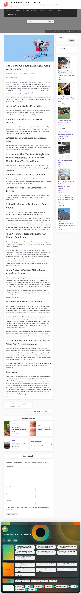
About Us (33, 10)
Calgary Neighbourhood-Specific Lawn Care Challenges (65, 123)
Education (49, 586)
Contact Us (26, 10)
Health (10, 77)
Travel (73, 586)
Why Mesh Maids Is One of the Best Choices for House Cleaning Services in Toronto (67, 553)
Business (41, 10)
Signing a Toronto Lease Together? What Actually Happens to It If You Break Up (24, 547)
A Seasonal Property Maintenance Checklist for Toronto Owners (66, 134)
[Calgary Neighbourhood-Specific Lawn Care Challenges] (64, 113)
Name (8, 487)
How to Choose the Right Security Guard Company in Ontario (66, 99)
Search (60, 37)
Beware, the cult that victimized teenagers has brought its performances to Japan (24, 558)
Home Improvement (36, 441)
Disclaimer (44, 580)
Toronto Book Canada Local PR (25, 2)
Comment (9, 466)
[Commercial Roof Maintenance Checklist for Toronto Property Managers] (64, 214)
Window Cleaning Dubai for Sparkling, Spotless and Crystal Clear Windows (67, 569)
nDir (21, 73)
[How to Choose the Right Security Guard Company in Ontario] (64, 89)
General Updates (20, 589)
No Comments (30, 74)
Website (8, 501)
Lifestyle (50, 10)
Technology (10, 14)
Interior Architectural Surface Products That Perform (25, 574)
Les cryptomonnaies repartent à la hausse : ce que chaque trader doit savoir (45, 552)
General (60, 10)
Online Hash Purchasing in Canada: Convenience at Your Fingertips (19, 444)
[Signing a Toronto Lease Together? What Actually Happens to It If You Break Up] (64, 63)
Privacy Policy (16, 10)
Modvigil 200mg (16, 88)
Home (8, 10)
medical (20, 254)
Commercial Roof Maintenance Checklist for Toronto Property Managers (66, 223)
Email (8, 494)
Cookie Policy (54, 580)
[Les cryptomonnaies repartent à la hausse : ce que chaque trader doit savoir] (64, 148)
